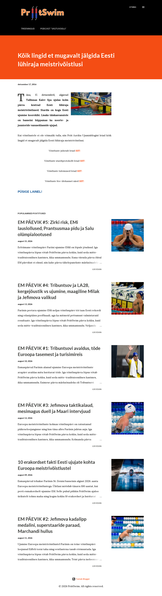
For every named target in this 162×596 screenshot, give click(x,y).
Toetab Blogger (82, 579)
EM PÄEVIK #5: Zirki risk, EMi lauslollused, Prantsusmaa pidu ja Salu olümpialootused (56, 228)
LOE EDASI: (97, 269)
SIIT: (78, 150)
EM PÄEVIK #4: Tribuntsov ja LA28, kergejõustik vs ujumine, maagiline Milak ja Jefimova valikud (58, 291)
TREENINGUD (28, 29)
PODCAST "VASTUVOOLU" (53, 29)
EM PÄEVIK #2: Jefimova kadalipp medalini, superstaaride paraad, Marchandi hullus (52, 525)
